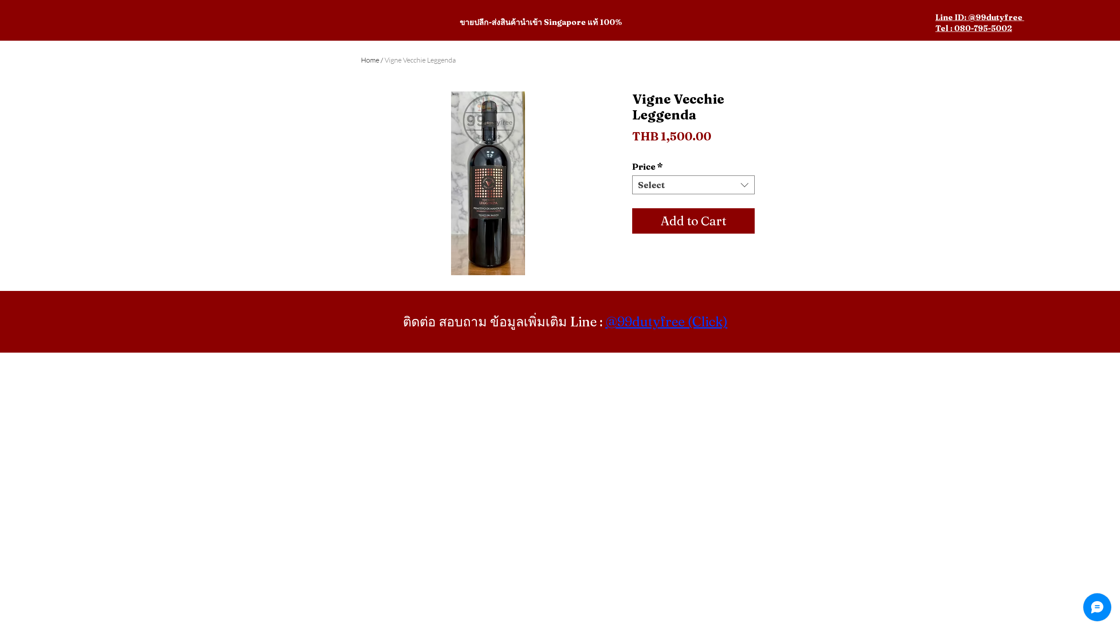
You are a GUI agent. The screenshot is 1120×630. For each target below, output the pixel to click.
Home (370, 60)
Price (647, 166)
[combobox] (693, 184)
